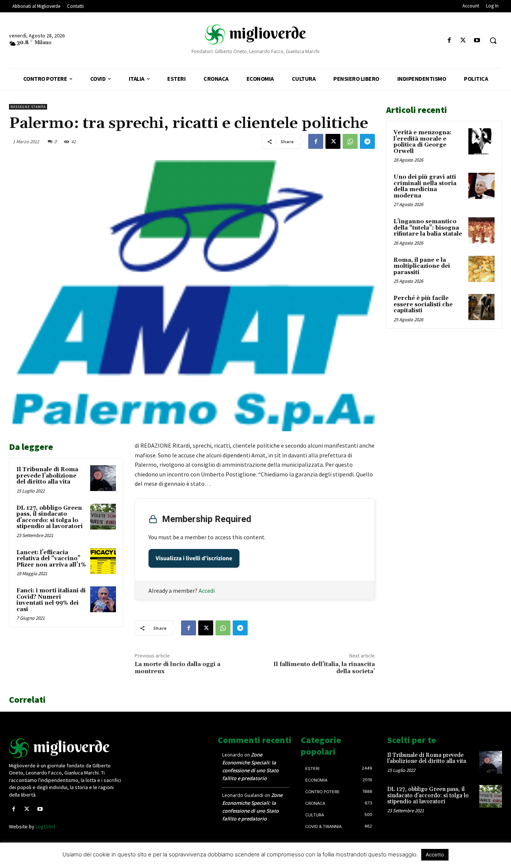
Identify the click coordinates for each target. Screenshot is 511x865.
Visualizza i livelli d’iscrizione (194, 558)
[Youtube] (477, 41)
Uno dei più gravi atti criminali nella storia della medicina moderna (425, 186)
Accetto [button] (435, 855)
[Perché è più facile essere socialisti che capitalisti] (481, 307)
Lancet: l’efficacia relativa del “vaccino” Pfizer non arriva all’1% (51, 558)
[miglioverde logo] (255, 34)
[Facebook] (449, 41)
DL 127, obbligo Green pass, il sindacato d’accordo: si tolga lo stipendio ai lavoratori (49, 517)
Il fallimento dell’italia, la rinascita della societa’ (324, 667)
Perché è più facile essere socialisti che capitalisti (423, 304)
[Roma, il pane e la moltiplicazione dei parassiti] (481, 269)
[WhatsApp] (350, 141)
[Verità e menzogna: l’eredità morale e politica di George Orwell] (481, 141)
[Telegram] (367, 141)
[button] (493, 40)
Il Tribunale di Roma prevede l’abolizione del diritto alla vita (47, 475)
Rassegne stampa (28, 106)
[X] (463, 41)
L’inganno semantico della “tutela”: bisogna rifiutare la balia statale (428, 227)
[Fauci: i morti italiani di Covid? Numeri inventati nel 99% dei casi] (103, 599)
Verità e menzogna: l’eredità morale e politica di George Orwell (423, 142)
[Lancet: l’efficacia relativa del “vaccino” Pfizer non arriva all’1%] (103, 561)
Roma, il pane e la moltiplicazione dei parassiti (422, 266)
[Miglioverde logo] (66, 748)
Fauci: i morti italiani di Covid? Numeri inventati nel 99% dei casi (51, 600)
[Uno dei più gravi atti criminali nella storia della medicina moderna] (481, 186)
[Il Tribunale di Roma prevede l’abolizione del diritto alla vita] (103, 478)
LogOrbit (45, 826)
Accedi (207, 590)
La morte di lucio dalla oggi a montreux (177, 667)
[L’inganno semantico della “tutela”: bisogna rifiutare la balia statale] (481, 230)
